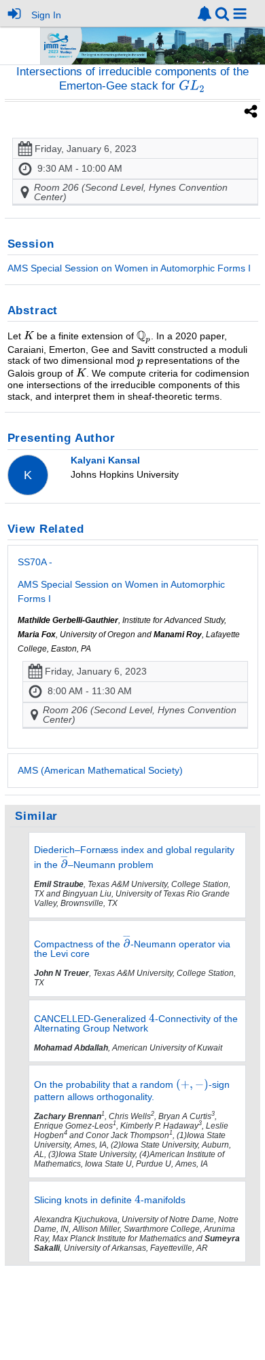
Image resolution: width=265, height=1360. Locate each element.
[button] (239, 13)
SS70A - (121, 579)
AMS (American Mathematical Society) (100, 770)
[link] (204, 13)
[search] (222, 12)
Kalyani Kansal (105, 460)
